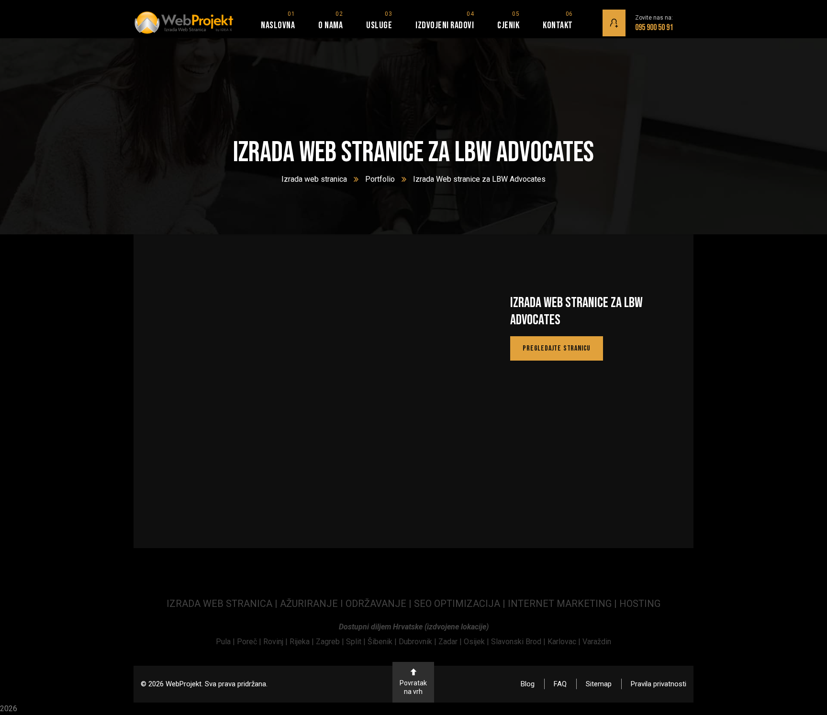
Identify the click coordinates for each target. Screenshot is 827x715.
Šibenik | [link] (383, 641)
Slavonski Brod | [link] (518, 641)
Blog (528, 684)
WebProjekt (183, 684)
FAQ (560, 684)
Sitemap (599, 684)
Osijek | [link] (477, 641)
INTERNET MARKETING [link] (560, 603)
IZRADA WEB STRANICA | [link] (223, 603)
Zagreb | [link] (331, 641)
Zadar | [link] (451, 641)
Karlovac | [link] (563, 641)
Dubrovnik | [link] (418, 641)
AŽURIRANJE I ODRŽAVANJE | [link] (347, 603)
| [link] (615, 603)
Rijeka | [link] (303, 641)
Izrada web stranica (314, 179)
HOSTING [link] (639, 603)
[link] (226, 641)
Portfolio (380, 179)
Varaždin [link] (596, 641)
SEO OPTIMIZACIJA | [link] (461, 603)
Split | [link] (357, 641)
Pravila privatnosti (658, 684)
